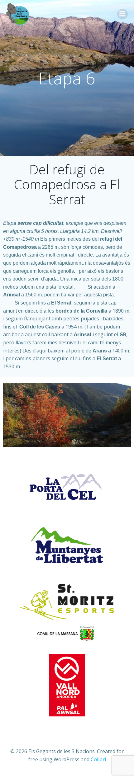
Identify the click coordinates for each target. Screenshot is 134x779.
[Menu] (122, 14)
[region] (67, 415)
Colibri (98, 759)
